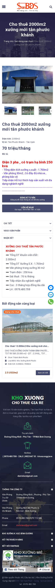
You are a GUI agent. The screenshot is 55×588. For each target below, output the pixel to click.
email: (5, 525)
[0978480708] (50, 301)
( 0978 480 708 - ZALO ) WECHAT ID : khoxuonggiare (27, 456)
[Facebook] (51, 287)
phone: (5, 518)
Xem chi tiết (43, 373)
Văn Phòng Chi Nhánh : (7, 509)
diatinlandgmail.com (27, 476)
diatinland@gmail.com (26, 525)
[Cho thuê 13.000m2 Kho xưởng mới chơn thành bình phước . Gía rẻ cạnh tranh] (27, 325)
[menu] (4, 7)
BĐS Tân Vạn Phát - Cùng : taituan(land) (33, 581)
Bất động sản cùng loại (18, 303)
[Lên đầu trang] (47, 574)
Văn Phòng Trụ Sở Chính (7, 498)
